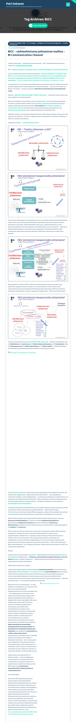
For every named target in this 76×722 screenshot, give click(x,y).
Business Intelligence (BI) (17, 43)
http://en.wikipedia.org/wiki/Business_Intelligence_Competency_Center (40, 80)
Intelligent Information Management (49, 43)
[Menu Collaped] (68, 4)
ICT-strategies (31, 43)
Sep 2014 (11, 48)
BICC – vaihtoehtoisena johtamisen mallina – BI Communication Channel (36, 53)
